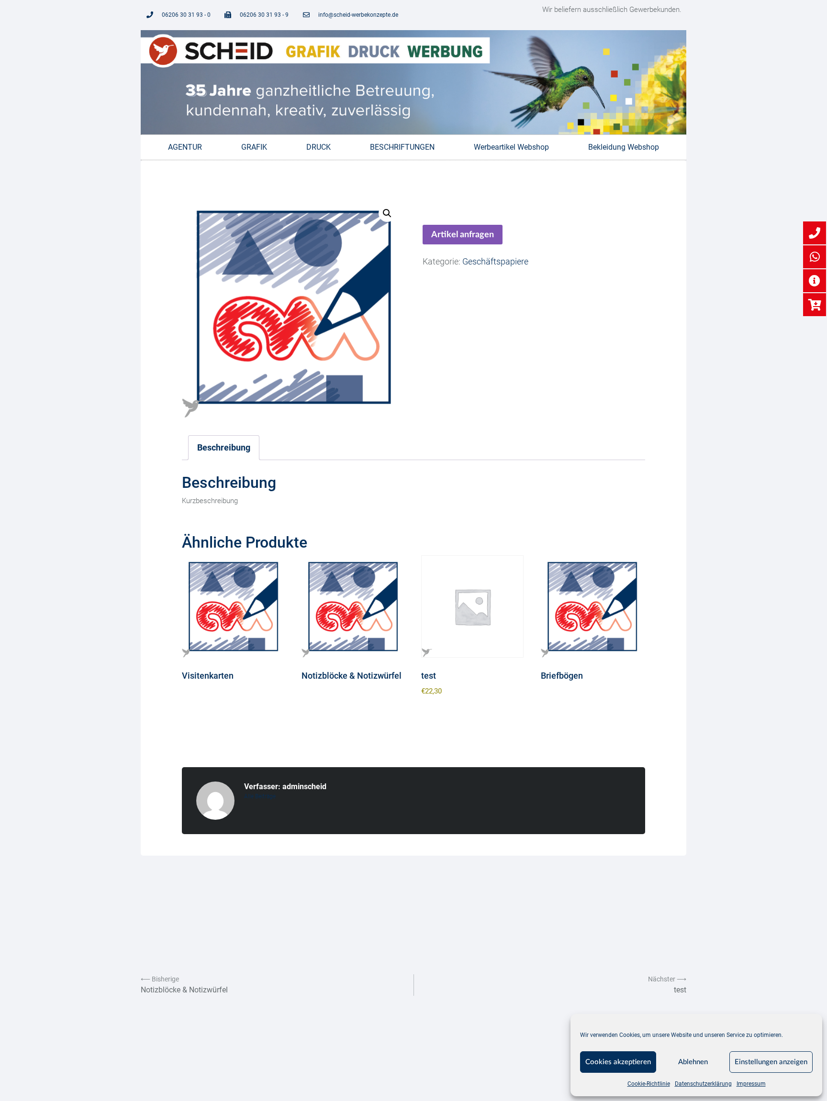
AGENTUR (185, 147)
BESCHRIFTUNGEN (402, 147)
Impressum (751, 1083)
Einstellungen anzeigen (771, 1062)
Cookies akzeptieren (618, 1062)
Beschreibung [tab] (223, 447)
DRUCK (318, 147)
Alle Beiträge (260, 796)
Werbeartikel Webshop (511, 147)
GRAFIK (254, 147)
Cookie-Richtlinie (648, 1083)
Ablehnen (693, 1062)
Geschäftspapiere (495, 261)
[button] (387, 213)
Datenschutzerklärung (703, 1083)
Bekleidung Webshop (623, 147)
